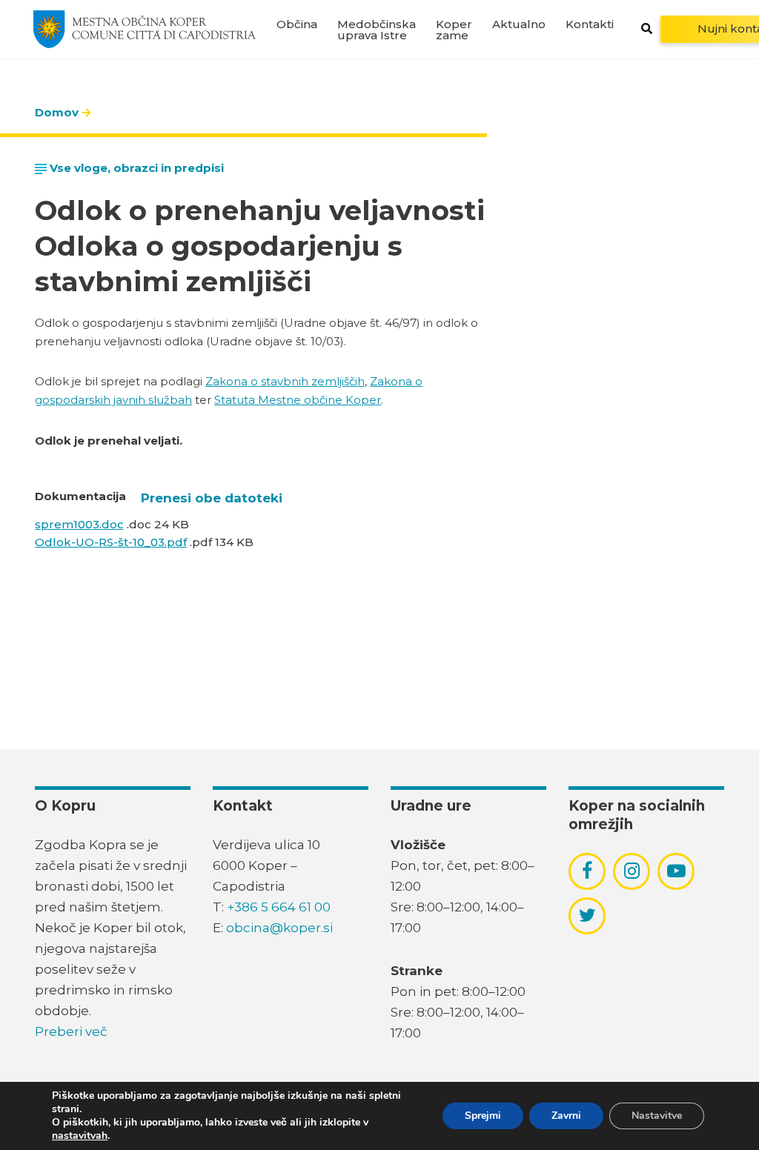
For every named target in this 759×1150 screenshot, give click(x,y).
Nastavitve (657, 1116)
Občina (296, 24)
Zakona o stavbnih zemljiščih (285, 381)
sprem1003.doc (79, 524)
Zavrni (566, 1116)
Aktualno (519, 24)
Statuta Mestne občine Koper (297, 400)
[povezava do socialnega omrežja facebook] (587, 870)
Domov (57, 112)
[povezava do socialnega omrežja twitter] (587, 915)
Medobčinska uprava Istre (376, 30)
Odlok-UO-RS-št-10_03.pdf (111, 542)
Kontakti (590, 24)
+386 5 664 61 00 (279, 907)
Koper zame (454, 30)
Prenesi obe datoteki (211, 498)
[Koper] (144, 29)
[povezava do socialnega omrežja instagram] (632, 870)
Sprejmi (483, 1116)
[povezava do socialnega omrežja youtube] (676, 871)
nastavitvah (79, 1136)
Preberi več (71, 1031)
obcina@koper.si (279, 927)
